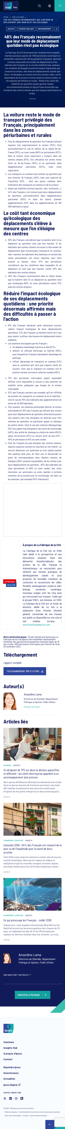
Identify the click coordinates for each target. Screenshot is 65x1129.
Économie (7, 765)
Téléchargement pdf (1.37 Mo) (23, 671)
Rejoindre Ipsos (12, 1067)
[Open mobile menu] (59, 6)
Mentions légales (11, 1112)
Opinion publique (26, 29)
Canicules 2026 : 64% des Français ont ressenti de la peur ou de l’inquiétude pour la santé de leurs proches (32, 848)
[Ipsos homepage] (11, 5)
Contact (8, 1059)
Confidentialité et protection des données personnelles (39, 1112)
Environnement (45, 29)
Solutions (8, 1042)
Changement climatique (13, 840)
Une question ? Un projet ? (17, 975)
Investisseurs (11, 1073)
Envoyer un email (32, 706)
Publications (18, 17)
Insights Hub (10, 1047)
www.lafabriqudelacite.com (36, 624)
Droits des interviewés (13, 1115)
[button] (39, 6)
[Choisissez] (49, 6)
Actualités (9, 1078)
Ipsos (5, 17)
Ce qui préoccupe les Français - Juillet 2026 (27, 920)
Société (11, 29)
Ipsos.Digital (10, 1084)
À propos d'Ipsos (12, 1053)
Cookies (26, 1115)
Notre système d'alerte (38, 1115)
